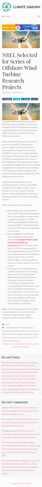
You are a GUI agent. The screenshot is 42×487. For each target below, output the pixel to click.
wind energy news (25, 337)
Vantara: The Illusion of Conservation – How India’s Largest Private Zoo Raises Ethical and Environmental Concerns (20, 410)
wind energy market (10, 337)
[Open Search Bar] (39, 16)
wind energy (17, 334)
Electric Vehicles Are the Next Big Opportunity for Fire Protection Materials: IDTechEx (19, 470)
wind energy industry (30, 334)
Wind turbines (13, 341)
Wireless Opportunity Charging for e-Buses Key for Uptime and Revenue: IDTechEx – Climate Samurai (21, 463)
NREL (4, 334)
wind (9, 334)
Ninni (4, 419)
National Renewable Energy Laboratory (23, 331)
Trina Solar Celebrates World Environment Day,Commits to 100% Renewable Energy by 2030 (20, 452)
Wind (7, 324)
